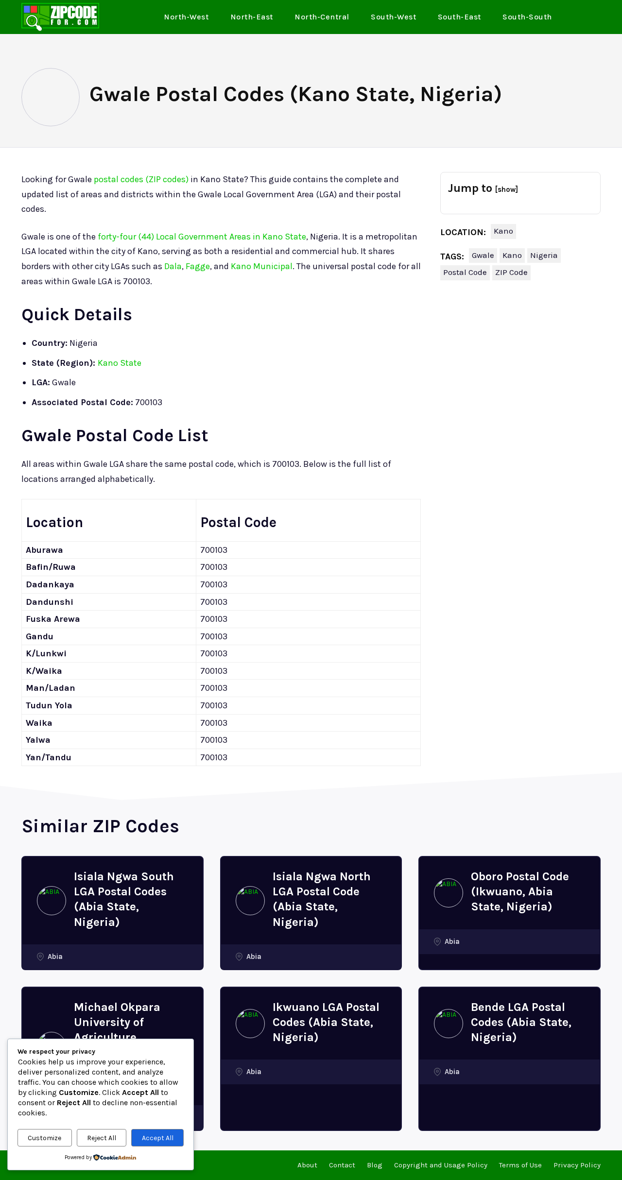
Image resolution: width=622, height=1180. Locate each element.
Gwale (483, 255)
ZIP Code (511, 272)
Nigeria (544, 255)
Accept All (157, 1138)
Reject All (101, 1138)
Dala (173, 266)
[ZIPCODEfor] (60, 17)
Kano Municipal (262, 266)
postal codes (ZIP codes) (141, 179)
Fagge (198, 266)
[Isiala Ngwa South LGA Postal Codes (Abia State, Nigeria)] (51, 900)
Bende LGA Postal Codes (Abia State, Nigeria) (521, 1022)
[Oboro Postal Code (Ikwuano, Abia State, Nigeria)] (448, 892)
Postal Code (465, 272)
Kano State (119, 363)
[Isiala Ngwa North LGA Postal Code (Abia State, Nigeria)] (250, 900)
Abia (55, 956)
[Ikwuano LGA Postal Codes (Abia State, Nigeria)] (250, 1023)
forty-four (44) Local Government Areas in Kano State (202, 236)
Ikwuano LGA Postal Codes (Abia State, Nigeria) (326, 1022)
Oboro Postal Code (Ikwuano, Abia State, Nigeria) (520, 891)
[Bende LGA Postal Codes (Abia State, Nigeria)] (448, 1023)
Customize (44, 1138)
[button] (589, 17)
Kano (503, 231)
